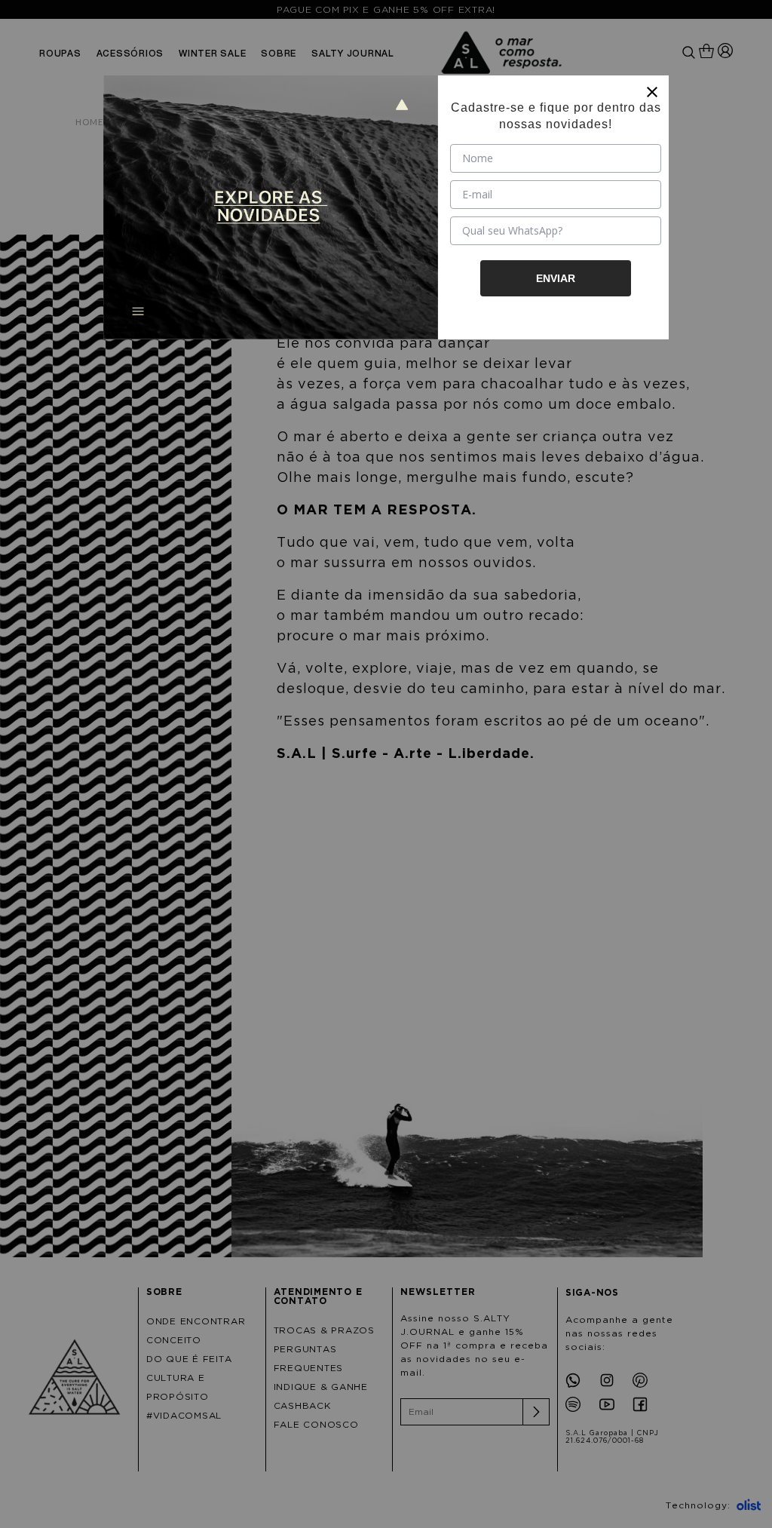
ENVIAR (555, 278)
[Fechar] (652, 92)
